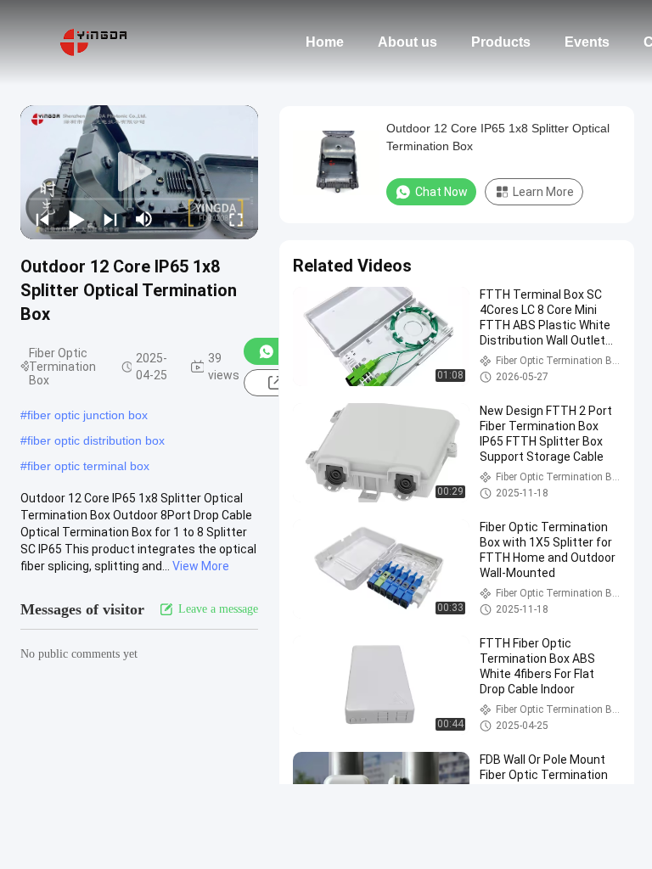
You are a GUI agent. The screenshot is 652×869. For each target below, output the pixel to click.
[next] (110, 219)
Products (501, 42)
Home (325, 42)
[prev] (42, 219)
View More (200, 566)
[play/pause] (76, 219)
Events (587, 42)
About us (407, 42)
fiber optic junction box (87, 415)
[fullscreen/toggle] (236, 219)
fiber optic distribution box (96, 440)
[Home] (93, 42)
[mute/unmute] (144, 219)
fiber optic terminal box (88, 466)
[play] (139, 172)
